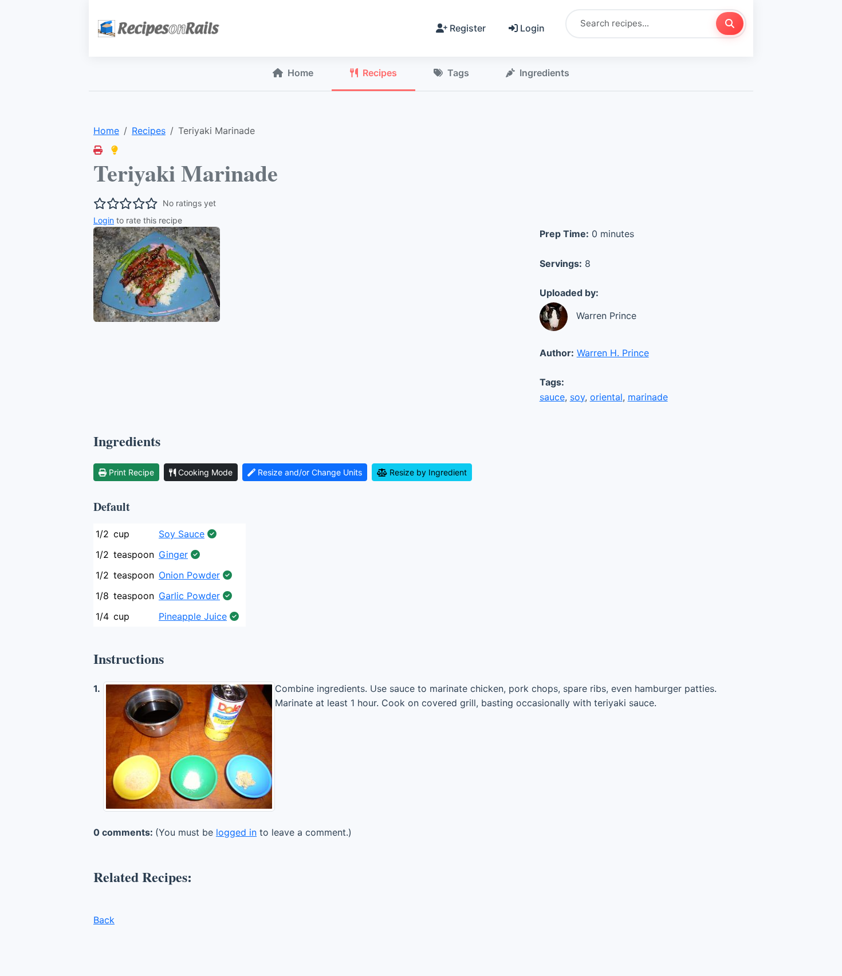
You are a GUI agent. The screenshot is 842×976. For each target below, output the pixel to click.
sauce (552, 397)
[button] (114, 150)
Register (468, 28)
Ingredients (544, 72)
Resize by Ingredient (428, 472)
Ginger (173, 554)
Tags (458, 72)
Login (532, 28)
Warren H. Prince (613, 353)
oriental (606, 397)
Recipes (380, 72)
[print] (98, 150)
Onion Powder (189, 575)
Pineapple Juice (193, 616)
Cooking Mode (205, 472)
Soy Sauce (181, 534)
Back (104, 920)
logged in (236, 832)
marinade (648, 397)
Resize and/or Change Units (310, 472)
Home (300, 72)
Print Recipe (131, 472)
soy (577, 397)
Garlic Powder (189, 595)
